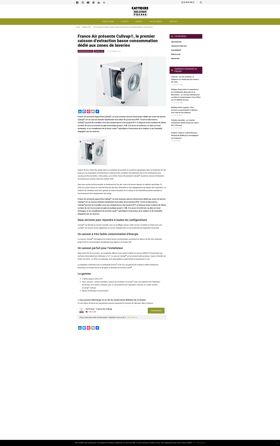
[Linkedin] (98, 2)
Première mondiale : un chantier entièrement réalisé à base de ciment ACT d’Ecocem (185, 122)
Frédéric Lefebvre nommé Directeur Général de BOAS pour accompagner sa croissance (185, 135)
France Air (99, 51)
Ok (194, 442)
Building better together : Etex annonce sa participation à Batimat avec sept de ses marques (184, 110)
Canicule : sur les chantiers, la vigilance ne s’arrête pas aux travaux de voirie (185, 79)
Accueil (78, 27)
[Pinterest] (93, 2)
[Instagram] (82, 2)
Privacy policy (200, 442)
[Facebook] (77, 2)
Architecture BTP (86, 27)
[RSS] (104, 2)
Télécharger (156, 310)
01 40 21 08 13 (131, 317)
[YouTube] (88, 2)
